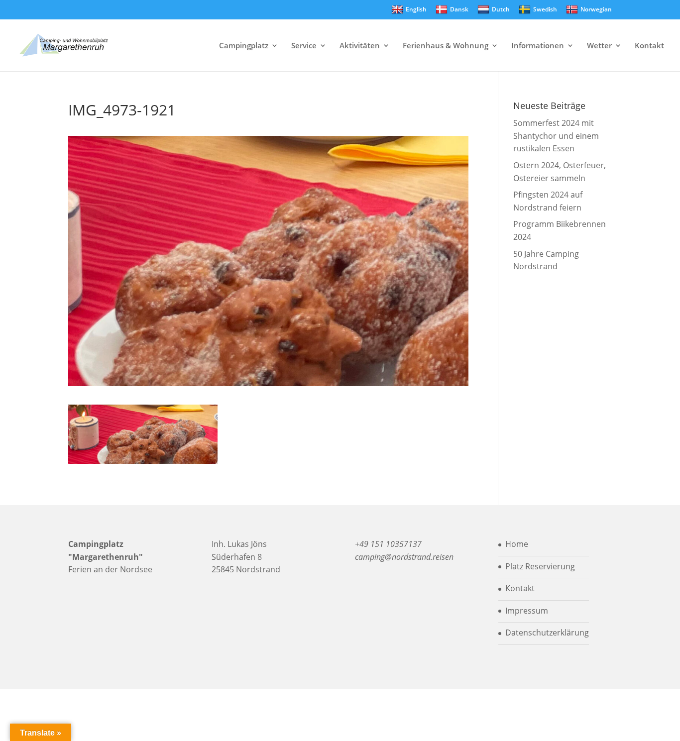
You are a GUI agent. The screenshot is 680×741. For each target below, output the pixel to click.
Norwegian (596, 9)
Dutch (501, 9)
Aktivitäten (360, 46)
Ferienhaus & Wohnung (445, 46)
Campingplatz (243, 46)
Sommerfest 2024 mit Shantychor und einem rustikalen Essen (556, 135)
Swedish (545, 9)
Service (304, 46)
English (416, 9)
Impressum (526, 610)
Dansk (459, 9)
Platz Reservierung (540, 566)
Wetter (599, 46)
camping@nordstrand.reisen (404, 556)
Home (516, 543)
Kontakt (649, 46)
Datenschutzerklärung (547, 632)
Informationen (537, 46)
